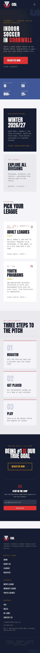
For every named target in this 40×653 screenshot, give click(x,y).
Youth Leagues (9, 592)
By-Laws (7, 613)
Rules (6, 609)
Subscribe (20, 508)
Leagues (7, 568)
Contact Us (8, 617)
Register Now (15, 60)
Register (7, 572)
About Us (7, 564)
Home (6, 559)
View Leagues (11, 67)
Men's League (9, 584)
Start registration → (20, 146)
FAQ (5, 604)
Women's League (10, 588)
